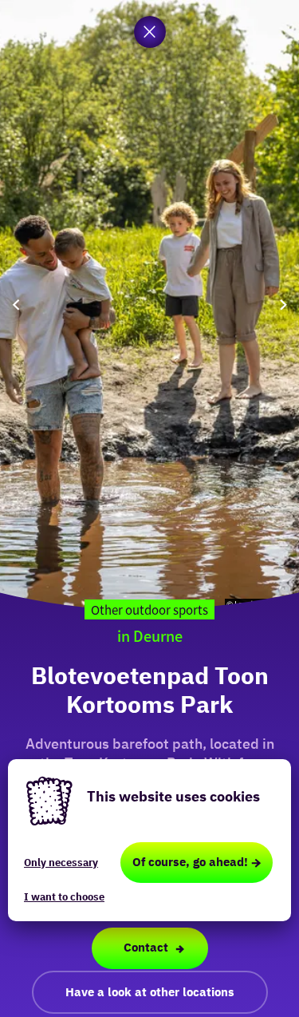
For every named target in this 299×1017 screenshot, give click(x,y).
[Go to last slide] (16, 305)
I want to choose (64, 897)
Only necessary (61, 862)
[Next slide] (283, 305)
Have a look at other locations (149, 991)
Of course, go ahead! (190, 861)
